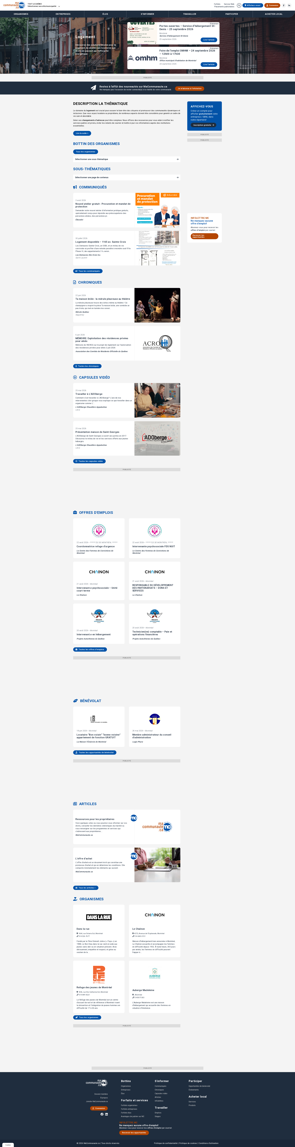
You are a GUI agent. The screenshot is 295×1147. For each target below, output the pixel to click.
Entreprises (63, 14)
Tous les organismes (85, 152)
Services (192, 1102)
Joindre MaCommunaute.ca (97, 1101)
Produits (192, 1105)
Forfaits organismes (129, 1105)
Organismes (21, 14)
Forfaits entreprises (129, 1109)
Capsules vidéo (161, 1093)
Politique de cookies (188, 1143)
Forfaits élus (126, 1113)
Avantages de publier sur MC (132, 1116)
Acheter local (198, 1096)
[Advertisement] (126, 487)
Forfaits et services (134, 1100)
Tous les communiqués (89, 271)
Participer (195, 1081)
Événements (194, 1090)
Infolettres (159, 1101)
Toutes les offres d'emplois (91, 649)
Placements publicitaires (224, 7)
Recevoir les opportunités (198, 236)
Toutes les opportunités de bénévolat (96, 752)
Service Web (229, 4)
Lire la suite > (82, 133)
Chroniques (159, 1090)
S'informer (162, 1081)
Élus (105, 14)
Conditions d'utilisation (208, 1143)
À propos (104, 1098)
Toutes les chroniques (88, 366)
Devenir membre (101, 1094)
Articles (158, 1097)
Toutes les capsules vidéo (90, 461)
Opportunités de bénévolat (199, 1086)
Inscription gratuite (202, 125)
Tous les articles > (87, 888)
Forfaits (217, 4)
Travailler (161, 1107)
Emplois (158, 1113)
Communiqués (160, 1086)
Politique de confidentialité (165, 1143)
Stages (158, 1116)
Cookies (8, 1145)
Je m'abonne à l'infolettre (189, 88)
